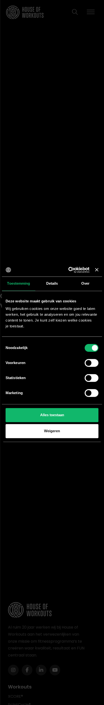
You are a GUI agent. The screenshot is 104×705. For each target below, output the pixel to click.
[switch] (91, 363)
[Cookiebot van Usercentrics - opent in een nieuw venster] (68, 270)
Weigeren (52, 431)
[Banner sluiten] (96, 270)
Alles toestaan (52, 415)
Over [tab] (85, 283)
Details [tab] (52, 283)
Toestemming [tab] (18, 283)
